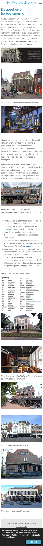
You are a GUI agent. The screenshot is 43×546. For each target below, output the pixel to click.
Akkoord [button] (33, 542)
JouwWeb (21, 526)
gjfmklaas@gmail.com (13, 229)
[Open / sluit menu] (40, 2)
